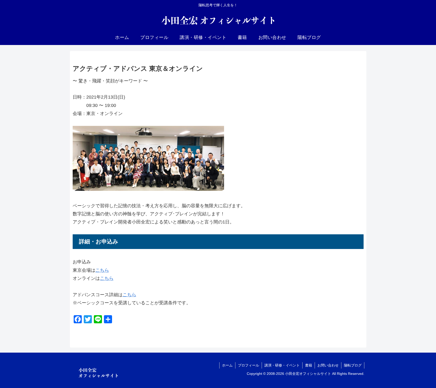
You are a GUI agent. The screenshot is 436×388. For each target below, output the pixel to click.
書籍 (308, 365)
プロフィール (248, 365)
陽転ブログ (353, 365)
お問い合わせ (328, 365)
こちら (102, 270)
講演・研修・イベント (282, 365)
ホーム (227, 365)
